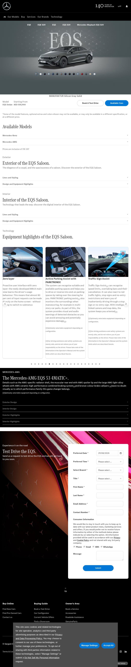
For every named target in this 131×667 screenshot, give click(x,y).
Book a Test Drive (42, 609)
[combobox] (109, 461)
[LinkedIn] (125, 651)
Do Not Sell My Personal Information (41, 657)
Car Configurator (41, 613)
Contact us (7, 617)
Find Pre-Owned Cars (12, 613)
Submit (98, 568)
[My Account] (127, 6)
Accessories (71, 613)
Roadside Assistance (75, 617)
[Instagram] (120, 651)
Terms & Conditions (11, 651)
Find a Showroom (42, 621)
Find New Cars (9, 609)
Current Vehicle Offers (44, 617)
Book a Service (72, 609)
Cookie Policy (83, 540)
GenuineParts (71, 621)
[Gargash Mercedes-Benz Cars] (7, 6)
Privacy (117, 537)
